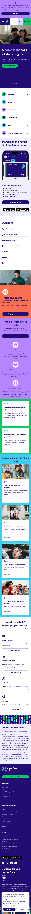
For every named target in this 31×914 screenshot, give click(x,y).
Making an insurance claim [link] (10, 246)
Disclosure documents (8, 814)
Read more (7, 499)
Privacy (4, 816)
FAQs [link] (4, 257)
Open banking (5, 799)
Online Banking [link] (7, 229)
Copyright (4, 826)
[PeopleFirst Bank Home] (7, 22)
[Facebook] (3, 864)
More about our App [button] (15, 202)
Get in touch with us (15, 776)
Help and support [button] (15, 650)
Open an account (8, 74)
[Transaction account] (16, 83)
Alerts (3, 809)
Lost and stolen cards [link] (9, 263)
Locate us (4, 841)
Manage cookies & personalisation (11, 812)
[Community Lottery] (13, 83)
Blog (3, 789)
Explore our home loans (10, 65)
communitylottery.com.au (8, 736)
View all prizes (22, 79)
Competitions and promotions (10, 839)
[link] (9, 211)
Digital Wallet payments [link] (9, 234)
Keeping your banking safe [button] (15, 314)
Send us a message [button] (15, 672)
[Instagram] (7, 864)
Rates (3, 794)
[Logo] (9, 769)
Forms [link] (5, 251)
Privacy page (13, 905)
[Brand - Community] (14, 83)
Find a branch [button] (15, 691)
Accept (9, 909)
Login (27, 21)
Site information (6, 821)
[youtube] (15, 864)
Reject (22, 909)
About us (4, 836)
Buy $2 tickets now (9, 79)
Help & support (6, 787)
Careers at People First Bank (9, 846)
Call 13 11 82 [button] (15, 709)
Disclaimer (5, 823)
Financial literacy (6, 796)
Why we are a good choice (9, 844)
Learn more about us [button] (15, 336)
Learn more (7, 422)
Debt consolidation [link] (8, 240)
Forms (3, 819)
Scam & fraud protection (8, 792)
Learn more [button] (15, 13)
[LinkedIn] (11, 864)
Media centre (5, 848)
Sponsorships (5, 851)
